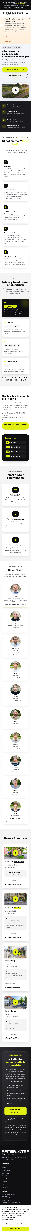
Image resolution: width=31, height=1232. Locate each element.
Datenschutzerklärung (8, 1219)
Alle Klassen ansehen (8, 378)
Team (3, 1184)
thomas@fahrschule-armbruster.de (16, 604)
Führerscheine (6, 1170)
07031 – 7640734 (10, 1034)
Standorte (5, 1187)
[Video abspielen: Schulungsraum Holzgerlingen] (15, 1002)
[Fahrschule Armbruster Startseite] (12, 13)
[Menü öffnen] (27, 13)
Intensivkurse (6, 1179)
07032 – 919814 (9, 984)
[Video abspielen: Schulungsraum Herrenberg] (15, 952)
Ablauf (4, 1167)
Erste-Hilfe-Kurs (6, 1176)
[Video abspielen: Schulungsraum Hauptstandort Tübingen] (15, 853)
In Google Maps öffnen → (12, 884)
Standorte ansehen (12, 37)
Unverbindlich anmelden (15, 69)
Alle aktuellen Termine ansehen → (15, 426)
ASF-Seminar (5, 1173)
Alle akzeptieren (15, 1228)
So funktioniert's (15, 75)
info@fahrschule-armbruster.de (16, 821)
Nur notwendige (22, 1224)
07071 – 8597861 (20, 3)
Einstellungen (8, 1224)
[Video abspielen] (15, 90)
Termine (4, 1181)
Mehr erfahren (10, 41)
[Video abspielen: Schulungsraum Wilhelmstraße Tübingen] (15, 899)
